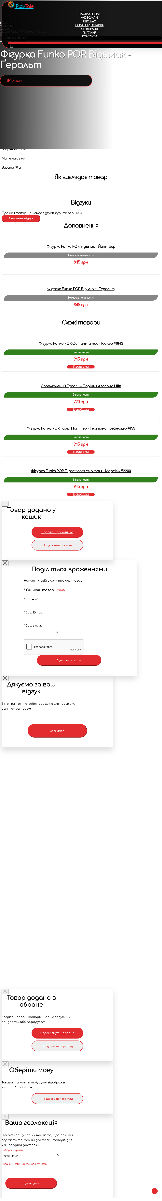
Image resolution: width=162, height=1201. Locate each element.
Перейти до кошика (57, 532)
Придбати (81, 366)
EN (11, 46)
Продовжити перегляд (57, 1046)
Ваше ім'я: (32, 599)
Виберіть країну (12, 1150)
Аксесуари (89, 17)
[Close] (5, 504)
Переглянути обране (57, 1033)
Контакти (89, 36)
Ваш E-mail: (33, 612)
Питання (89, 32)
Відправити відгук (69, 660)
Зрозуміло (57, 730)
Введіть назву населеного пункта (24, 1164)
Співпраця (89, 29)
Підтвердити (31, 1183)
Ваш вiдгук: (33, 625)
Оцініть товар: (39, 590)
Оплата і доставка (89, 25)
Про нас (89, 21)
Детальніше (80, 269)
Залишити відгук (21, 218)
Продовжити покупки (57, 545)
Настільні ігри (89, 13)
